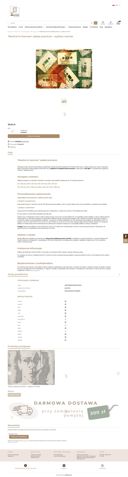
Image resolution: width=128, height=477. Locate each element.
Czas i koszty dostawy (60, 456)
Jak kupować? (81, 459)
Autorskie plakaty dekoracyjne (29, 31)
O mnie (102, 456)
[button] (95, 23)
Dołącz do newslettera (19, 437)
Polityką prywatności (13, 442)
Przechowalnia (35, 457)
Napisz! (64, 468)
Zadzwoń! (102, 468)
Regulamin (25, 440)
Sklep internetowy (63, 475)
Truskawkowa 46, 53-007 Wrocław (25, 468)
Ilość (9, 128)
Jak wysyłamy (35, 270)
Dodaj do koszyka (33, 136)
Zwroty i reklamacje (13, 454)
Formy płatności (58, 454)
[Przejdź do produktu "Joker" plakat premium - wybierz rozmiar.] (31, 367)
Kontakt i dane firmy (105, 454)
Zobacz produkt (14, 394)
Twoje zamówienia (36, 454)
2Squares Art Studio (13, 31)
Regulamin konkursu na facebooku (86, 456)
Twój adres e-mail (12, 434)
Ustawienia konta (35, 456)
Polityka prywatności (82, 454)
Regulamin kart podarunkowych (86, 457)
